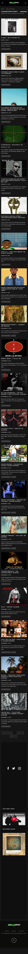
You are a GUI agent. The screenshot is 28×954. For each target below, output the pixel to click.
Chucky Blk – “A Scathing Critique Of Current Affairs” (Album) (12, 714)
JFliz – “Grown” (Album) (10, 607)
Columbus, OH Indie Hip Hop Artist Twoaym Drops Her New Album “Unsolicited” (13, 109)
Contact (21, 931)
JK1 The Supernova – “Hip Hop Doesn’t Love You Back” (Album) (13, 393)
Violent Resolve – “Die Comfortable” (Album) (10, 572)
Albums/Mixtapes (6, 84)
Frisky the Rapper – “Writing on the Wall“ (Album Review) (13, 500)
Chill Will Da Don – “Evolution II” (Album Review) (13, 640)
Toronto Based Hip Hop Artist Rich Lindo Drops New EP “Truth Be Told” (13, 180)
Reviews (13, 335)
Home (7, 931)
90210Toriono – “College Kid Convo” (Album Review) (12, 464)
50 (11, 736)
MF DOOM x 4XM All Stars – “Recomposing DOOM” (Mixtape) (13, 216)
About (14, 931)
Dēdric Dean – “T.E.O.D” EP (11, 358)
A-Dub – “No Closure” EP (10, 37)
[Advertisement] (14, 753)
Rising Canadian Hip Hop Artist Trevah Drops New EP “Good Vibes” (13, 289)
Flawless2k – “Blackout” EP (12, 144)
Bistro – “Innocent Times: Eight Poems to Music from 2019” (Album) (13, 676)
